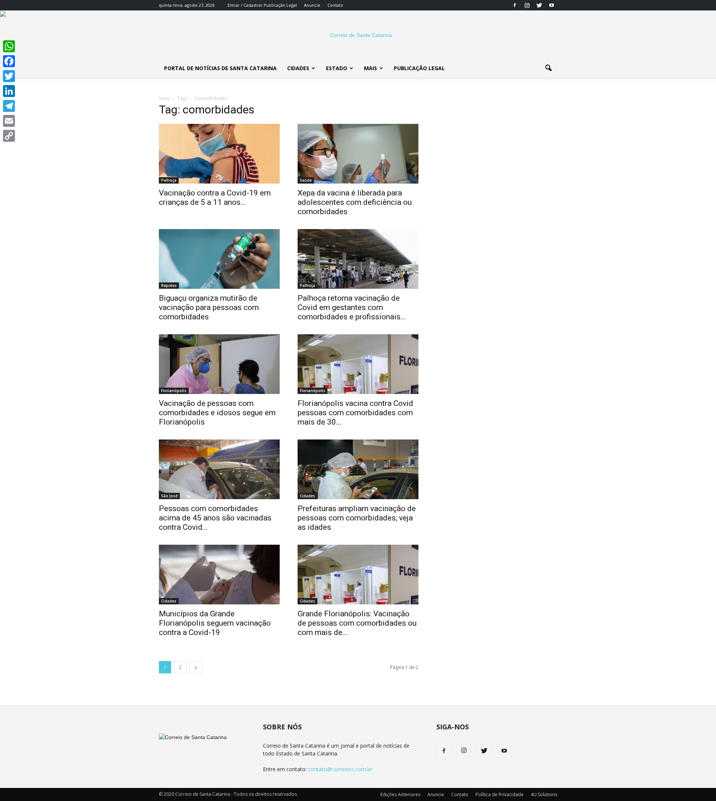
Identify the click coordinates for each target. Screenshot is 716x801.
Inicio (164, 98)
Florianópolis (173, 390)
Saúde (306, 180)
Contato (335, 5)
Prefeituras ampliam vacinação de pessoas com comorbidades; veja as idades (357, 518)
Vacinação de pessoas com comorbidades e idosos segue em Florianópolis (217, 412)
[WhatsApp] (8, 46)
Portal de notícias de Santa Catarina (220, 68)
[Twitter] (539, 5)
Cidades (298, 68)
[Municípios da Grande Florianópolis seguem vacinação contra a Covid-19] (219, 574)
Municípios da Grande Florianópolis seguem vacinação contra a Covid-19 (215, 623)
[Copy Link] (8, 135)
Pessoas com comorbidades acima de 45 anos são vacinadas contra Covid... (215, 518)
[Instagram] (527, 5)
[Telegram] (8, 105)
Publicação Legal (280, 5)
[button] (548, 68)
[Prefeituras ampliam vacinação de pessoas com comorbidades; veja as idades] (358, 469)
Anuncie (312, 5)
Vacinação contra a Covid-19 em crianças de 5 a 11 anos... (215, 197)
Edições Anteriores (400, 794)
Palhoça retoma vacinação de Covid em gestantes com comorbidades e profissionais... (352, 307)
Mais (370, 68)
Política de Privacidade (499, 794)
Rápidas (169, 285)
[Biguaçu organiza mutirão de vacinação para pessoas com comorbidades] (219, 259)
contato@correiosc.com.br (340, 769)
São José (169, 495)
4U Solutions (544, 794)
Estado (336, 68)
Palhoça (168, 180)
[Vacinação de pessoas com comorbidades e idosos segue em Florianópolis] (219, 364)
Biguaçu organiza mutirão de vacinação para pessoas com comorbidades (209, 307)
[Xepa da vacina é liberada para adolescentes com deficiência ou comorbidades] (358, 154)
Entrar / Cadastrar (245, 5)
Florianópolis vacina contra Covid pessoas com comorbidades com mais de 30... (355, 412)
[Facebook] (514, 5)
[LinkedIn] (8, 91)
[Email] (8, 120)
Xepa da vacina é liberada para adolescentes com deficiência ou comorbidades (355, 202)
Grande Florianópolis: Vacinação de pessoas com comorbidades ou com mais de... (357, 623)
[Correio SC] (358, 35)
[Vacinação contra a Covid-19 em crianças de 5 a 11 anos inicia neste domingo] (219, 154)
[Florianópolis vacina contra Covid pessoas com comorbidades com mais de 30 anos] (358, 364)
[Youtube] (551, 5)
